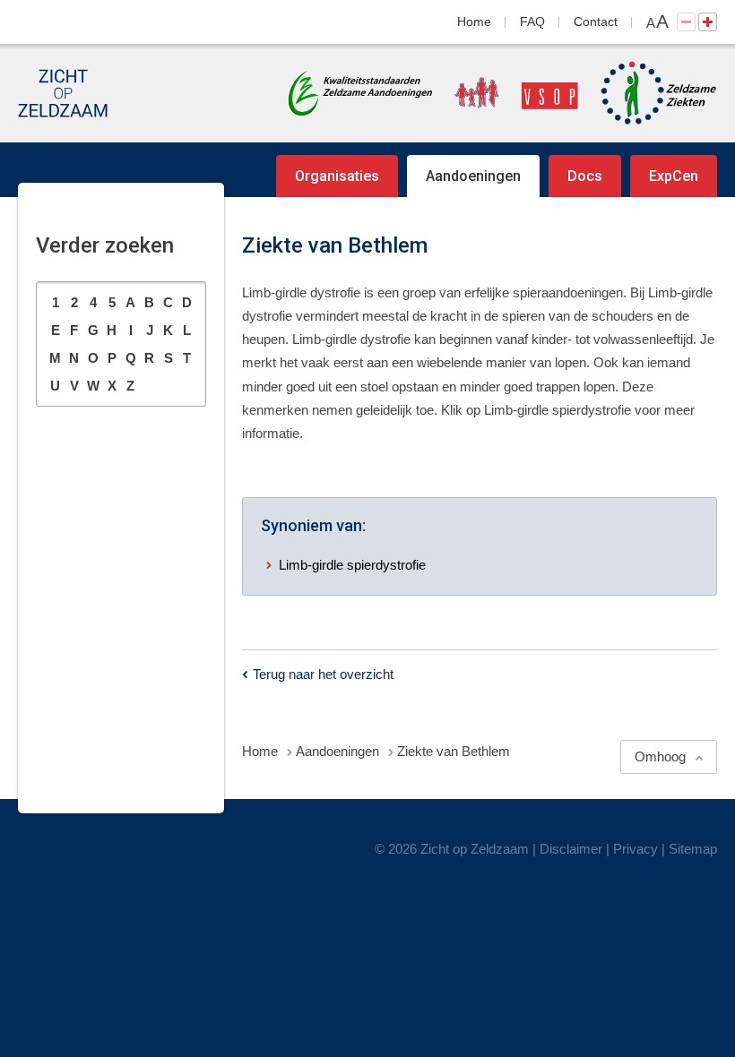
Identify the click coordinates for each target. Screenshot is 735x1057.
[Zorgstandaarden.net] (360, 91)
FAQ (532, 21)
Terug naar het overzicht (323, 674)
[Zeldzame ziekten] (650, 93)
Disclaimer (571, 848)
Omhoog (660, 756)
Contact (596, 21)
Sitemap (693, 848)
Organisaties (337, 176)
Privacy (635, 848)
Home (474, 21)
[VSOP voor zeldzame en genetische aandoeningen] (507, 93)
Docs (584, 176)
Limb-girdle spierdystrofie (352, 564)
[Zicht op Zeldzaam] (63, 93)
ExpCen (673, 176)
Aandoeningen (473, 176)
